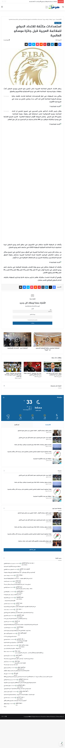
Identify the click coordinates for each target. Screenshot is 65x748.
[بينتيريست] (44, 44)
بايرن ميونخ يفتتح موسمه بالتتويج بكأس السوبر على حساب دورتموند (34, 541)
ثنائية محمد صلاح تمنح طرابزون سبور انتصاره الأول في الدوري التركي (35, 438)
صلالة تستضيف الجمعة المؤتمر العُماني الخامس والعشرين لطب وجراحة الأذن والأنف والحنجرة (29, 452)
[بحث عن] (63, 7)
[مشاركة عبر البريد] (26, 44)
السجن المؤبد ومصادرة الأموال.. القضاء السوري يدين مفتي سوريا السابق (34, 431)
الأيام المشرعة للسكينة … (9, 601)
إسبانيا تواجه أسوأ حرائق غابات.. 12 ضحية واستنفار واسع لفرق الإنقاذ (42, 1)
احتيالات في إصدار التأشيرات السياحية (42, 459)
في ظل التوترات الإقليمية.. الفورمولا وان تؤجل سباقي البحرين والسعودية (20, 606)
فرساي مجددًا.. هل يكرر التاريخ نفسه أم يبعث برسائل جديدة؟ (17, 584)
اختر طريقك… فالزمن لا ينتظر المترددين (12, 648)
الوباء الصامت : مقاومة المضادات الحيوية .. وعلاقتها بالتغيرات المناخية (19, 694)
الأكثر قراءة (48, 425)
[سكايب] (33, 44)
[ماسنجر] (30, 44)
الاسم (32, 309)
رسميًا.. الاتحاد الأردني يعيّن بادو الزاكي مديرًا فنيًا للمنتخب (53, 374)
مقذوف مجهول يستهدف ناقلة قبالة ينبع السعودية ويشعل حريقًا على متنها (33, 445)
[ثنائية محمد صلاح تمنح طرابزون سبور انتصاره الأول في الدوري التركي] (57, 440)
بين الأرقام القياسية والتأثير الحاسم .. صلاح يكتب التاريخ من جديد (29, 653)
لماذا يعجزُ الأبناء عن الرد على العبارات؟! (12, 595)
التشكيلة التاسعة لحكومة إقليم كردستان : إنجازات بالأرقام (16, 671)
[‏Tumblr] (48, 44)
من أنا (5, 706)
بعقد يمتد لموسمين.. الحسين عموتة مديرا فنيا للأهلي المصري (32, 374)
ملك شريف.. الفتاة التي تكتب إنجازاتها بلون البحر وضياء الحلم (17, 630)
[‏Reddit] (41, 44)
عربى (54, 19)
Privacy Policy (60, 717)
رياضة (50, 19)
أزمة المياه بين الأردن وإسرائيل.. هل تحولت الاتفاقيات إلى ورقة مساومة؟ (19, 572)
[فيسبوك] (59, 44)
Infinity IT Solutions (50, 717)
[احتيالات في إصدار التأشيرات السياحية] (57, 461)
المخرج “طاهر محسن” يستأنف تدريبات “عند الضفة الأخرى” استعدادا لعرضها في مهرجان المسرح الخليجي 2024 (28, 677)
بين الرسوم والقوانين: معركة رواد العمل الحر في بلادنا (15, 618)
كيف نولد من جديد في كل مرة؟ (11, 665)
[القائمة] (2, 7)
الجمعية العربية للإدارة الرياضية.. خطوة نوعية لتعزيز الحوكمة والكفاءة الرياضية (21, 624)
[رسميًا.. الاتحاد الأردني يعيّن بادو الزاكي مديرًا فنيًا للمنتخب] (52, 367)
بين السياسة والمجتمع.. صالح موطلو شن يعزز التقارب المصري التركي (18, 612)
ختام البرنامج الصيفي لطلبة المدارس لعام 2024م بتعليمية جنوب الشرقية (20, 682)
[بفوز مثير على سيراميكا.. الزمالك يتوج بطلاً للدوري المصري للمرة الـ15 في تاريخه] (12, 367)
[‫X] (56, 44)
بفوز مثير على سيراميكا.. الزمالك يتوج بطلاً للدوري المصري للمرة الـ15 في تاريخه (13, 374)
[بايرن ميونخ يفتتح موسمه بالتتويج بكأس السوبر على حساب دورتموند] (57, 543)
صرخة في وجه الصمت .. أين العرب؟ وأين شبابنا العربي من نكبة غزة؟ (18, 659)
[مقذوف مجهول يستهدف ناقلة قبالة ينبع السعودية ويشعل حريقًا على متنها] (57, 447)
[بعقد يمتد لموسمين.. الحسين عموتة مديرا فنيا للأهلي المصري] (32, 367)
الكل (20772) (32, 550)
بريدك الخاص (32, 314)
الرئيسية (58, 19)
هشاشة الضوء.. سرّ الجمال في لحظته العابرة (13, 642)
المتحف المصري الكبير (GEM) (10, 636)
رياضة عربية (45, 19)
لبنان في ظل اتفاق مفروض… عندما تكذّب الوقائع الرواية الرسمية (18, 578)
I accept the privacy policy (32, 320)
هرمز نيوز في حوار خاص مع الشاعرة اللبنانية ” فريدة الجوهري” (17, 688)
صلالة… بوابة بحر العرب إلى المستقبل (24, 589)
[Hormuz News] (52, 7)
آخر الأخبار (16, 425)
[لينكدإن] (52, 44)
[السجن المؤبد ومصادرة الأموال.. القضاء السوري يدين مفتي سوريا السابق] (57, 433)
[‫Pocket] (37, 44)
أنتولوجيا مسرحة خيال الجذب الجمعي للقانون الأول (15, 700)
